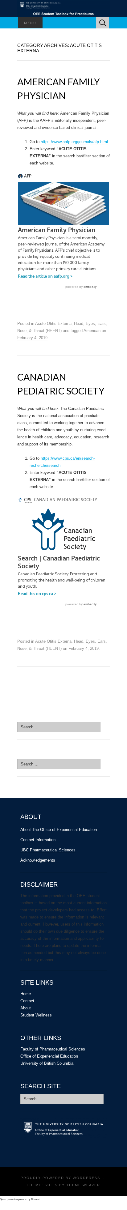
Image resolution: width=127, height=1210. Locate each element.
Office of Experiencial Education (49, 1056)
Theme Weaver (83, 1185)
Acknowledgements (37, 860)
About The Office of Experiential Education (58, 829)
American (92, 330)
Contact (27, 1001)
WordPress (86, 1178)
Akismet (35, 1199)
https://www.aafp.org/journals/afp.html (74, 141)
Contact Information (37, 839)
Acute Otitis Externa (53, 323)
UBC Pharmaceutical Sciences (48, 850)
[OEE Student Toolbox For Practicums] (63, 8)
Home (25, 993)
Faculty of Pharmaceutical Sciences (52, 1049)
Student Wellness (36, 1015)
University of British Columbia (46, 1063)
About (25, 1008)
